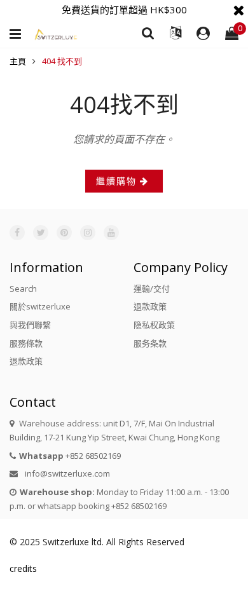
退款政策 (26, 361)
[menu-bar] (18, 34)
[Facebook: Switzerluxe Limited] (17, 232)
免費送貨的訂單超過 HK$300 (124, 9)
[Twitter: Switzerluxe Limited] (40, 232)
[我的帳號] (203, 34)
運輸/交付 (152, 288)
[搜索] (148, 32)
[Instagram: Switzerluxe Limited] (87, 232)
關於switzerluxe (40, 306)
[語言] (175, 33)
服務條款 (26, 343)
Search (23, 288)
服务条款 (150, 343)
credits (23, 568)
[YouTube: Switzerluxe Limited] (111, 232)
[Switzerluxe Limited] (56, 34)
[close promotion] (238, 10)
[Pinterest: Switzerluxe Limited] (64, 232)
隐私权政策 (154, 324)
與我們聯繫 (30, 324)
